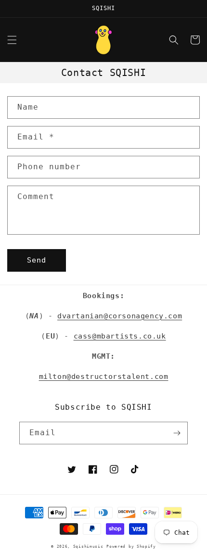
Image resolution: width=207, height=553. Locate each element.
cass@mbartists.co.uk (120, 336)
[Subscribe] (176, 433)
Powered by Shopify (131, 546)
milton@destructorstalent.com (103, 376)
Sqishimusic (88, 546)
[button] (12, 39)
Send (36, 260)
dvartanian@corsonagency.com (119, 316)
